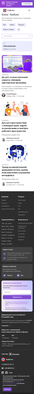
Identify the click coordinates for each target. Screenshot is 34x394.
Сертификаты (5, 206)
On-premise (21, 234)
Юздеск (3, 244)
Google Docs (11, 235)
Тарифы (3, 200)
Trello (3, 223)
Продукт (21, 24)
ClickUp (12, 226)
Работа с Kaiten (8, 29)
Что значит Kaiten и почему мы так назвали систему (17, 258)
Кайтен (11, 10)
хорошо (7, 389)
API (19, 209)
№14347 (29, 320)
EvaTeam (4, 229)
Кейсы (12, 24)
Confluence (9, 232)
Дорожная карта (23, 212)
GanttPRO (4, 235)
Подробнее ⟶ (6, 325)
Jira (6, 223)
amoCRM (9, 244)
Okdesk (9, 241)
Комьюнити (21, 215)
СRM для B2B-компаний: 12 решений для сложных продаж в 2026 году (19, 254)
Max (22, 275)
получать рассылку (16, 308)
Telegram (9, 275)
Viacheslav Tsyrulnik (12, 138)
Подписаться (17, 297)
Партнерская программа (25, 223)
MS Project (11, 229)
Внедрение (21, 236)
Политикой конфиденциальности (20, 302)
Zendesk (3, 241)
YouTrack (10, 238)
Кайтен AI (21, 239)
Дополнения (22, 231)
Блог (19, 206)
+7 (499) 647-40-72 (7, 364)
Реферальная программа (22, 227)
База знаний (21, 200)
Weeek (3, 226)
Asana (10, 223)
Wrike (7, 226)
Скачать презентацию (8, 209)
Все (4, 24)
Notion (3, 232)
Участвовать (27, 3)
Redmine (4, 238)
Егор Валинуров (11, 94)
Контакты (4, 203)
